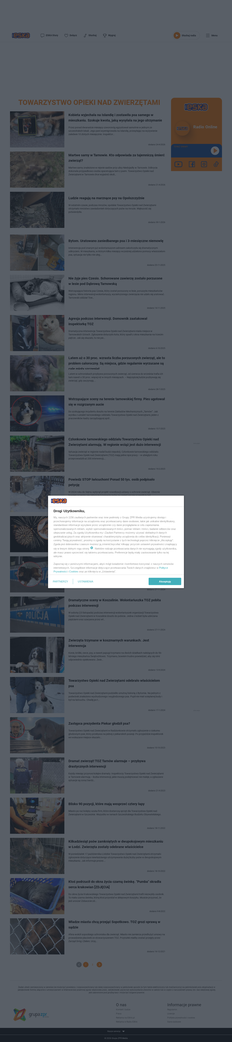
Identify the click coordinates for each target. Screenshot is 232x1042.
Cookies (73, 571)
